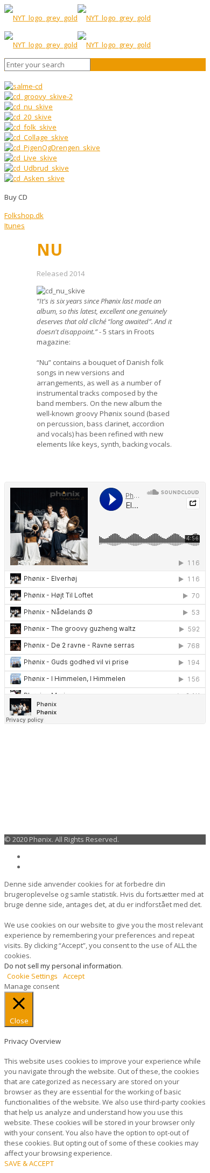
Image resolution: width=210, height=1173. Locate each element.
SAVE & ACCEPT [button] (29, 1163)
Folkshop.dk (24, 215)
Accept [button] (74, 976)
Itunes (14, 225)
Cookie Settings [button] (32, 976)
